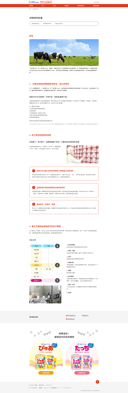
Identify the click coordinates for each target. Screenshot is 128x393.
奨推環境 (40, 387)
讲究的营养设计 (80, 5)
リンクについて (46, 387)
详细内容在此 (46, 373)
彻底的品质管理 (35, 23)
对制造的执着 (96, 5)
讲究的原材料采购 (46, 23)
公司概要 (31, 5)
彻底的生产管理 (58, 23)
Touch (54, 5)
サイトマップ (48, 385)
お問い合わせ (41, 385)
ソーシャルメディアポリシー (66, 387)
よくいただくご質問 (33, 385)
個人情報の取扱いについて (55, 387)
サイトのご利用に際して (33, 387)
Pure (43, 5)
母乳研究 (67, 5)
